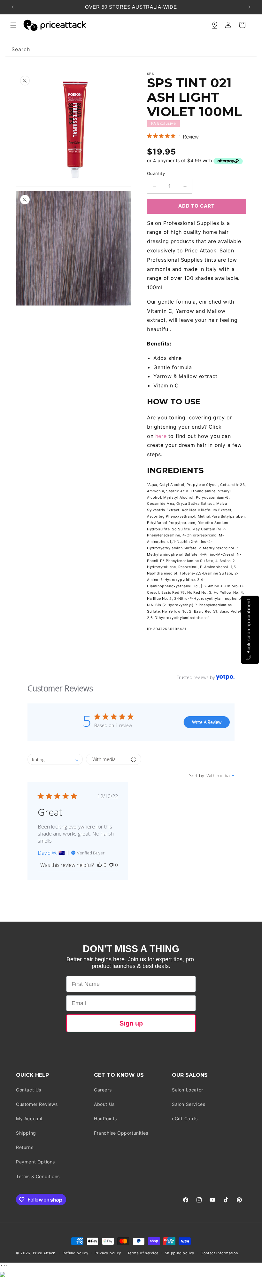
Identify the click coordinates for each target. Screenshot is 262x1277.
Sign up (131, 1023)
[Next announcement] (250, 7)
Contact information (219, 1253)
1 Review (189, 136)
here (160, 436)
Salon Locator (187, 1089)
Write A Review (206, 722)
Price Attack (44, 1253)
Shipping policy (180, 1253)
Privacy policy (108, 1253)
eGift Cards (185, 1118)
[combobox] (131, 49)
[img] (149, 135)
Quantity (156, 173)
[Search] (250, 49)
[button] (13, 25)
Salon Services (188, 1104)
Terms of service (142, 1253)
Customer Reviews (37, 1104)
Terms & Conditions (38, 1176)
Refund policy (75, 1253)
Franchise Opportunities (121, 1133)
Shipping (26, 1133)
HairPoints (105, 1118)
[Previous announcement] (12, 7)
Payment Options (35, 1161)
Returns (24, 1147)
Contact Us (28, 1089)
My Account (29, 1118)
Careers (103, 1089)
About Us (104, 1104)
